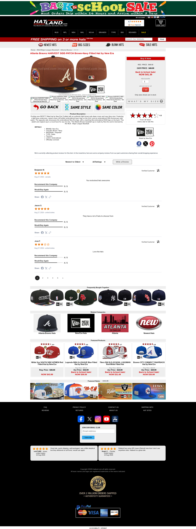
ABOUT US (113, 410)
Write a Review (122, 162)
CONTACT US (113, 407)
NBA (73, 32)
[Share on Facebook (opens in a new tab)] (42, 197)
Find (162, 39)
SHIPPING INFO (147, 407)
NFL (65, 32)
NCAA (91, 32)
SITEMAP (104, 528)
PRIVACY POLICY (79, 407)
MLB (56, 32)
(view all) (105, 381)
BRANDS (102, 32)
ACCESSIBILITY (94, 528)
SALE (143, 32)
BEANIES (132, 32)
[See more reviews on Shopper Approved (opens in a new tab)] (50, 197)
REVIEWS (45, 410)
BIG (122, 32)
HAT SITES (147, 410)
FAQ (45, 407)
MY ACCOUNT (140, 17)
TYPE (113, 32)
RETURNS (79, 410)
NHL (82, 32)
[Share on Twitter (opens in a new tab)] (46, 197)
